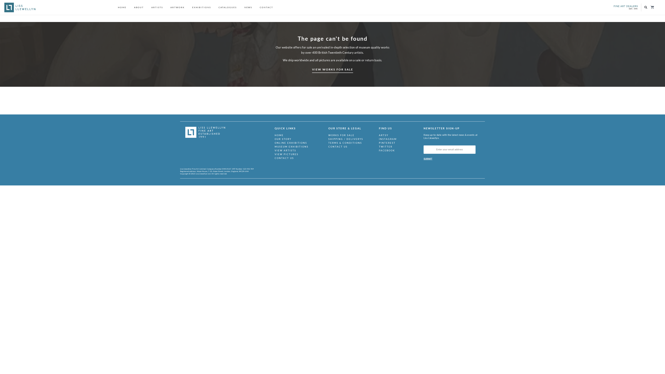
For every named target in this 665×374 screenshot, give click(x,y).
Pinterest (387, 142)
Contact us (284, 158)
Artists (157, 7)
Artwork (177, 7)
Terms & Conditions (345, 142)
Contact (266, 7)
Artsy (383, 135)
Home (122, 7)
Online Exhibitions (291, 142)
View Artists (285, 150)
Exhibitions (201, 7)
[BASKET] (652, 7)
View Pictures (286, 154)
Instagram (388, 139)
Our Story (283, 139)
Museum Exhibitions (291, 146)
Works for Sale (341, 135)
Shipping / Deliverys (345, 139)
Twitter (385, 146)
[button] (646, 7)
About (139, 7)
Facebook (387, 150)
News (248, 7)
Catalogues (228, 7)
